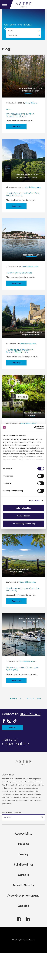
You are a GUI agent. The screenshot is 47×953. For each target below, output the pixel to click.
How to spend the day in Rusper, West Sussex (19, 351)
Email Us (12, 727)
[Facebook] (4, 720)
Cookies (23, 906)
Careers (23, 875)
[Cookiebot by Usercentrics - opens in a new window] (33, 427)
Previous (14, 698)
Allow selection (23, 516)
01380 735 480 (30, 714)
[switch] (40, 476)
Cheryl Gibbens (31, 103)
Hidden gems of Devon (19, 272)
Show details (34, 500)
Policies (23, 844)
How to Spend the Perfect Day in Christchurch (22, 194)
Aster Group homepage (23, 895)
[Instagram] (9, 720)
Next (39, 698)
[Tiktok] (15, 720)
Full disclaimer (23, 865)
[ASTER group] (23, 4)
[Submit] (42, 817)
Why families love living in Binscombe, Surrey (20, 115)
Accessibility (23, 834)
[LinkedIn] (28, 919)
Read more (16, 126)
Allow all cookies (23, 508)
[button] (23, 817)
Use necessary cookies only (23, 524)
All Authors (12, 35)
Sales (10, 30)
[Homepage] (23, 762)
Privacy (23, 854)
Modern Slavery (23, 885)
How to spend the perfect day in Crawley (22, 589)
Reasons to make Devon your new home (22, 669)
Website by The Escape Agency (23, 940)
